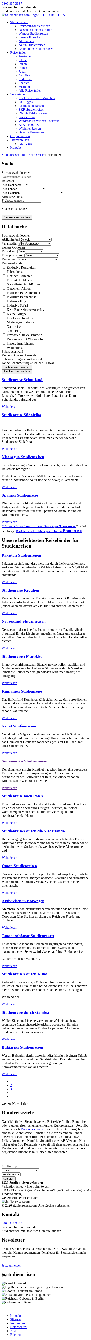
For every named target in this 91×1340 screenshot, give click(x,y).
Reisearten (9, 259)
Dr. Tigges (26, 102)
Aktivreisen (26, 41)
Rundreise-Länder (33, 1129)
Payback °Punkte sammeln (24, 335)
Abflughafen (10, 239)
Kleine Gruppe (16, 314)
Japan (22, 71)
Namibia (24, 75)
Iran (40, 526)
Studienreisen (19, 22)
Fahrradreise (14, 271)
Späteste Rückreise (14, 209)
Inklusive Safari (17, 305)
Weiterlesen (9, 406)
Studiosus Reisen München (37, 98)
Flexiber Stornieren (19, 276)
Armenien (67, 526)
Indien (23, 67)
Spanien (24, 83)
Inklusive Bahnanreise (21, 297)
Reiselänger (51, 526)
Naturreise (13, 326)
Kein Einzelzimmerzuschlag (25, 309)
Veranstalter (18, 94)
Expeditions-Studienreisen (36, 48)
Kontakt (15, 147)
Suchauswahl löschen (16, 172)
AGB (14, 1331)
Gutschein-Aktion (18, 288)
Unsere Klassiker (30, 37)
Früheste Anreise (13, 200)
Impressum (17, 1323)
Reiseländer (18, 52)
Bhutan (70, 530)
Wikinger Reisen (30, 128)
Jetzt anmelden (11, 1265)
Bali (79, 531)
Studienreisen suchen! (17, 217)
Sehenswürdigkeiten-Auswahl (22, 359)
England (47, 531)
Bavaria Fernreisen (31, 132)
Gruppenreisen (20, 136)
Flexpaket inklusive (19, 280)
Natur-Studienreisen (32, 45)
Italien (23, 64)
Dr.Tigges (25, 143)
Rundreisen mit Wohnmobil (25, 339)
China (23, 60)
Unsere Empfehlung (20, 343)
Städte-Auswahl (12, 351)
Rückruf (15, 1334)
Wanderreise (14, 347)
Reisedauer (9, 251)
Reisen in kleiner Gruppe (35, 29)
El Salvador (9, 526)
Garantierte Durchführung (23, 284)
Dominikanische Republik (29, 531)
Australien (25, 56)
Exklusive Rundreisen (21, 267)
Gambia (30, 526)
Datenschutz (18, 1327)
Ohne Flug (13, 331)
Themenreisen (19, 140)
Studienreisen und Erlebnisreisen (23, 154)
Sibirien (57, 531)
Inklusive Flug (16, 301)
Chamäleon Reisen (31, 105)
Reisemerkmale (12, 263)
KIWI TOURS (29, 124)
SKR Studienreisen (31, 109)
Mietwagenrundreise (20, 322)
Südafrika (25, 79)
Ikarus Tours (27, 117)
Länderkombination (19, 318)
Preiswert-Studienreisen (34, 26)
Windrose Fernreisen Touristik (39, 121)
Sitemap (15, 1319)
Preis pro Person (12, 255)
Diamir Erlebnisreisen (33, 113)
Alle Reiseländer (30, 90)
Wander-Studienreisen (33, 33)
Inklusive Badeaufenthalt (23, 293)
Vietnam (24, 86)
